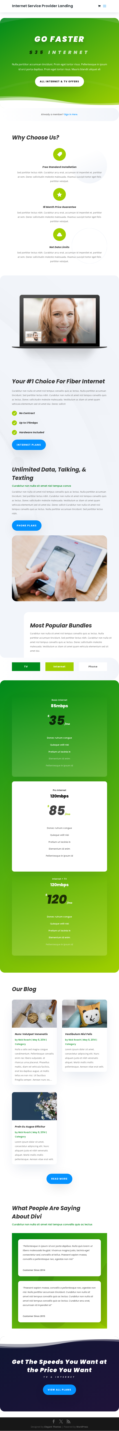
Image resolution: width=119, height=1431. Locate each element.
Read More (59, 1178)
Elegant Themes (52, 1426)
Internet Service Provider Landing (42, 5)
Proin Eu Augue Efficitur (30, 1126)
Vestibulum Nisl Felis (78, 1034)
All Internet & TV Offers (59, 81)
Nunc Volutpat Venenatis (31, 1034)
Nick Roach (24, 1039)
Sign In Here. (71, 114)
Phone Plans (27, 525)
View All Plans (59, 1389)
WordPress (82, 1426)
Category (20, 1044)
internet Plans (29, 444)
